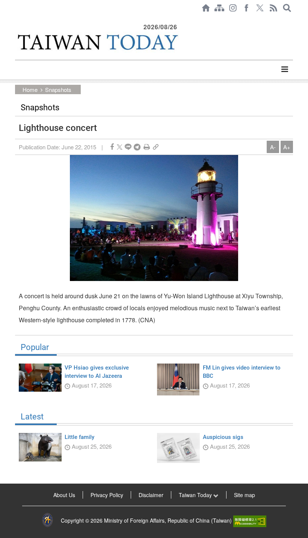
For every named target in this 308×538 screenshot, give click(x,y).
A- (273, 147)
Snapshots (58, 89)
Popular (35, 347)
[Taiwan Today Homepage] (206, 8)
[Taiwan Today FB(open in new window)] (246, 8)
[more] (284, 69)
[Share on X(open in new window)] (120, 147)
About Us (64, 495)
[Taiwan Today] (97, 42)
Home (30, 89)
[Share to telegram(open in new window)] (137, 147)
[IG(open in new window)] (233, 8)
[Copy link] (156, 147)
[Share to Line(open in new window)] (128, 147)
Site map (244, 495)
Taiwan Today (196, 495)
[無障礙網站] (249, 520)
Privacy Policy (107, 495)
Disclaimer (151, 495)
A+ (286, 147)
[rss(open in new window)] (273, 8)
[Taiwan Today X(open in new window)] (260, 8)
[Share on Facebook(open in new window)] (112, 147)
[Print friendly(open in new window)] (147, 147)
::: (17, 19)
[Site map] (219, 8)
